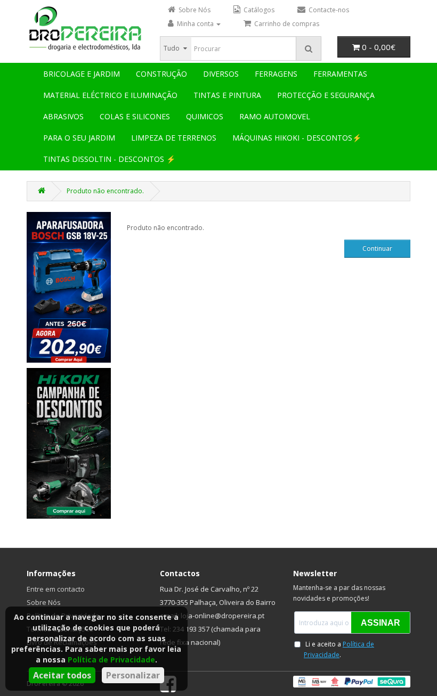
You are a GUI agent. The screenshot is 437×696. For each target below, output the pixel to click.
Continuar (377, 248)
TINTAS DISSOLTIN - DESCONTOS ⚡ (109, 159)
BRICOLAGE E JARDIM (81, 74)
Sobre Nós (44, 602)
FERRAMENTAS (340, 74)
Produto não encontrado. (105, 190)
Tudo (172, 48)
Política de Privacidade (111, 659)
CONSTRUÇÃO (161, 74)
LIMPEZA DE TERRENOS (173, 138)
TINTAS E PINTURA (227, 95)
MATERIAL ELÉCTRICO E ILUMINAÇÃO (110, 95)
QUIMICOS (204, 116)
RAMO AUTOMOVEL (274, 116)
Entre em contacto (56, 589)
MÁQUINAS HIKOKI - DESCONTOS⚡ (296, 138)
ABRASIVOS (63, 116)
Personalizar (133, 675)
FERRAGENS (276, 74)
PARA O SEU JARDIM (79, 138)
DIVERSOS (221, 74)
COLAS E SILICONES (135, 116)
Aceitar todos (62, 675)
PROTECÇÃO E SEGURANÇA (326, 95)
